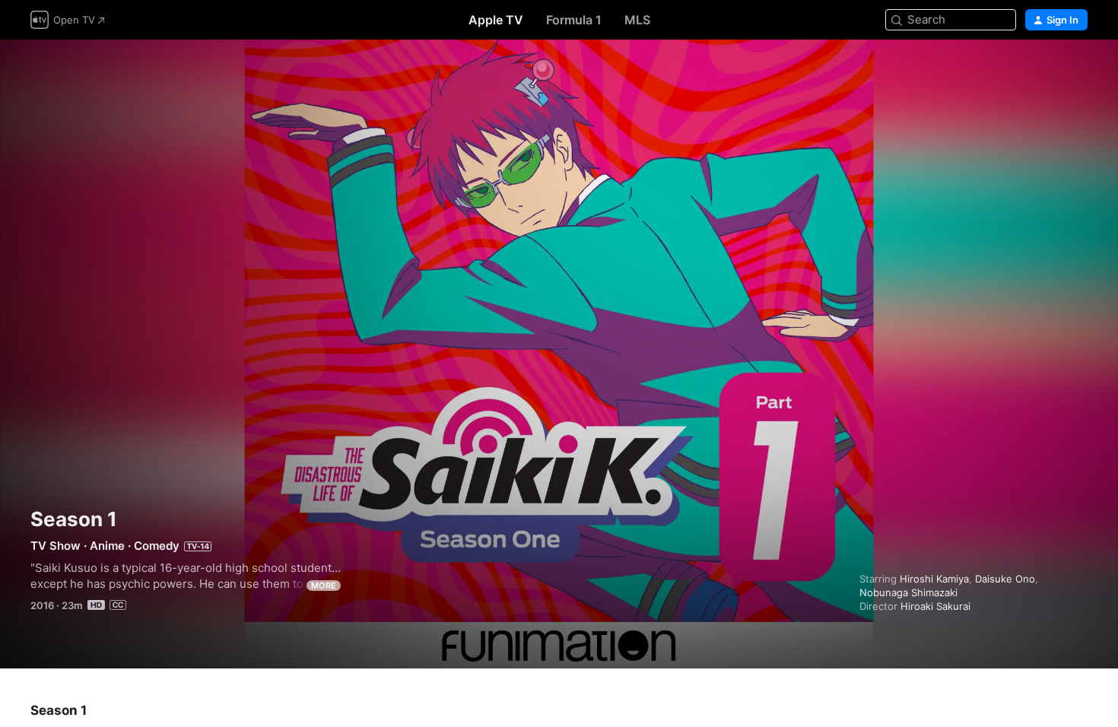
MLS (637, 19)
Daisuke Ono (1005, 579)
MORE (323, 585)
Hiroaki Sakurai (935, 606)
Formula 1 (574, 19)
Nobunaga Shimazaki (908, 592)
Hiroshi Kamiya (934, 579)
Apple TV (495, 19)
